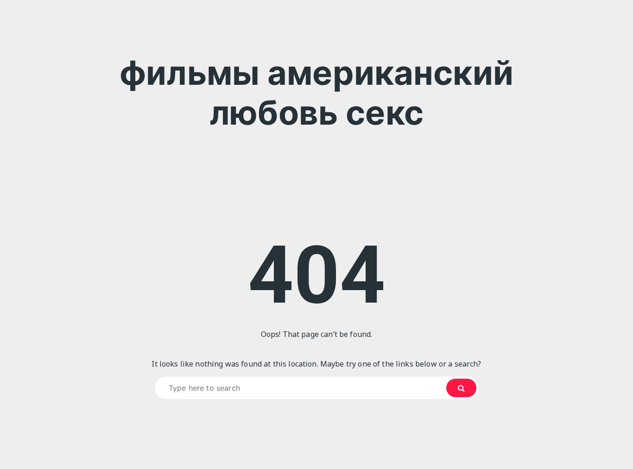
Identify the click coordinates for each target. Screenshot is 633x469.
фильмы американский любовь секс (316, 92)
